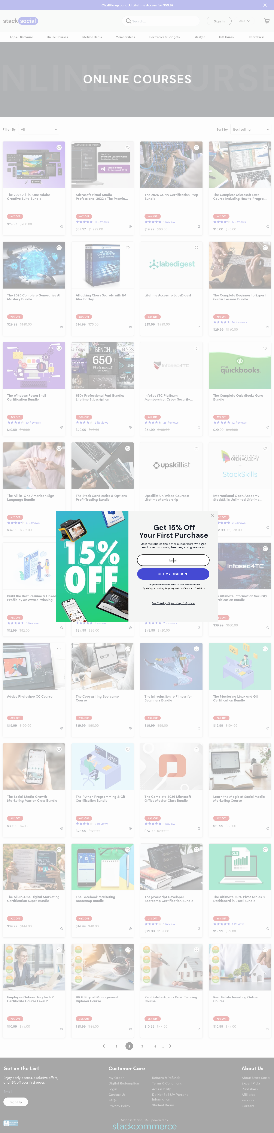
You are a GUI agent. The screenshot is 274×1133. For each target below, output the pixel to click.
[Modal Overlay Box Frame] (137, 566)
